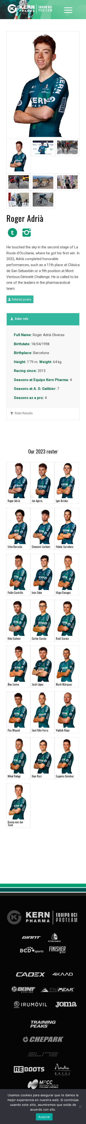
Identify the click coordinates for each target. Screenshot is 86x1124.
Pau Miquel (14, 730)
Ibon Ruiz (37, 776)
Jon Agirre (37, 501)
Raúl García (62, 638)
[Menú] (68, 9)
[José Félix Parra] (42, 710)
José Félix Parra (40, 730)
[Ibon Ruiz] (42, 756)
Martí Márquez (64, 684)
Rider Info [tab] (21, 319)
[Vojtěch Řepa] (67, 710)
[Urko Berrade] (18, 526)
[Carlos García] (42, 618)
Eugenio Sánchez (65, 776)
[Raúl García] (67, 618)
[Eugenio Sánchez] (67, 756)
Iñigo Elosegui (63, 593)
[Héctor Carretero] (67, 526)
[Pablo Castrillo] (18, 572)
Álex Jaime (13, 684)
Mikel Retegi (14, 776)
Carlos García (39, 638)
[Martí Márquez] (67, 664)
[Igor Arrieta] (67, 480)
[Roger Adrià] (18, 480)
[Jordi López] (42, 664)
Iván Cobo (37, 593)
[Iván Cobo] (42, 572)
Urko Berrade (15, 547)
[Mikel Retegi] (18, 756)
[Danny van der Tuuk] (18, 801)
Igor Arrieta (62, 501)
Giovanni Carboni (41, 547)
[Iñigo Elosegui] (67, 572)
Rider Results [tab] (24, 413)
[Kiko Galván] (18, 618)
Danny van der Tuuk (15, 823)
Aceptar (44, 1117)
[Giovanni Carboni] (42, 526)
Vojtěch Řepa (63, 730)
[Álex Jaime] (18, 664)
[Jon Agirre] (42, 480)
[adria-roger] (43, 85)
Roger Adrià (14, 501)
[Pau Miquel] (18, 710)
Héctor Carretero (64, 547)
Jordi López (37, 684)
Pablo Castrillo (15, 593)
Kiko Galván (14, 638)
